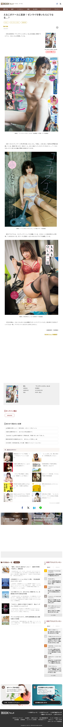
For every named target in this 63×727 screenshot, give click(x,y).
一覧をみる (16, 562)
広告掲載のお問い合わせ (41, 702)
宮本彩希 (24, 22)
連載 (28, 9)
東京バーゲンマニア (46, 714)
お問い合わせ (34, 718)
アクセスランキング (46, 9)
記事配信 (23, 719)
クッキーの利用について (56, 718)
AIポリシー (51, 719)
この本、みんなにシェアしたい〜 (12, 702)
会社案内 (27, 718)
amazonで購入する (51, 51)
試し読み (35, 9)
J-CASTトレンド (44, 712)
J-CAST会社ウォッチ (56, 712)
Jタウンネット (58, 714)
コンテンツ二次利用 (31, 719)
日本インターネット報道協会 (55, 721)
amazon (9, 415)
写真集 (6, 26)
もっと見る (53, 615)
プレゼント (57, 9)
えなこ (6, 22)
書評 (12, 9)
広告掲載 (16, 719)
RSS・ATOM (59, 719)
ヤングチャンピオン (15, 22)
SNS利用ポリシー (42, 719)
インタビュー (20, 9)
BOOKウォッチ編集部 (51, 334)
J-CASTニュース (33, 712)
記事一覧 (5, 9)
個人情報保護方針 (43, 718)
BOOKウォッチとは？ (18, 718)
